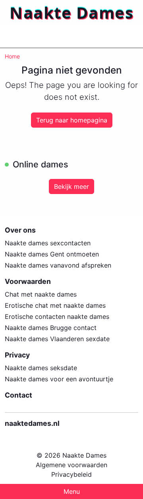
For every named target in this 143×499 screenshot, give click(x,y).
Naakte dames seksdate (41, 368)
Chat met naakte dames (41, 294)
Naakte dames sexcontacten (48, 243)
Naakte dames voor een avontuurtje (59, 379)
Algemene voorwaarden (71, 465)
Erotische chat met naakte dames (55, 305)
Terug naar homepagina (71, 120)
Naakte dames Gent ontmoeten (52, 254)
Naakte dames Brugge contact (51, 328)
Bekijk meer (71, 186)
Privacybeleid (71, 474)
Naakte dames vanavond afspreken (58, 265)
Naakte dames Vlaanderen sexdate (57, 339)
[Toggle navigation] (16, 37)
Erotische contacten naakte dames (57, 316)
